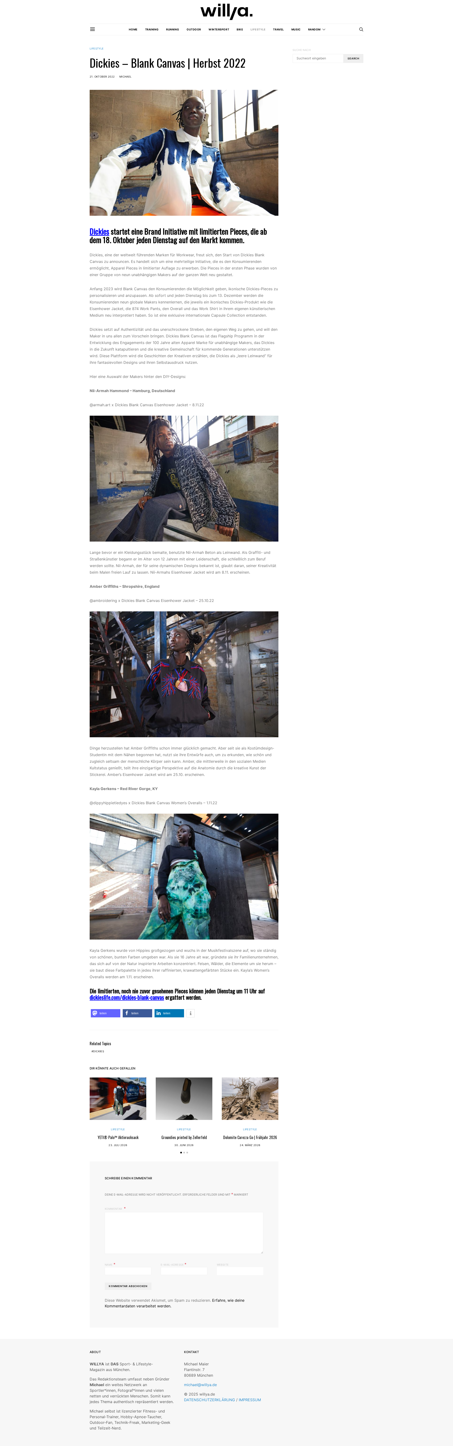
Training (152, 29)
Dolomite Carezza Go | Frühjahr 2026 (250, 1137)
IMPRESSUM (250, 1399)
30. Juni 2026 (183, 1145)
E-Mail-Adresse (173, 1264)
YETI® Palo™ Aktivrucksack (118, 1137)
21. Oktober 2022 (102, 76)
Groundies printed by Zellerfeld (184, 1137)
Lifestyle (258, 29)
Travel (278, 29)
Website (223, 1264)
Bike (240, 29)
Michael (125, 76)
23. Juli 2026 (118, 1145)
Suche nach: (302, 50)
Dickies (99, 231)
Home (133, 29)
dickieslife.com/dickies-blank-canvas (127, 997)
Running (172, 29)
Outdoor (194, 29)
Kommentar (114, 1208)
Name (110, 1264)
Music (296, 29)
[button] (105, 1013)
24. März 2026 (250, 1145)
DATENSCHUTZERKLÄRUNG (209, 1399)
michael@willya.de (200, 1384)
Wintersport (219, 29)
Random (314, 29)
